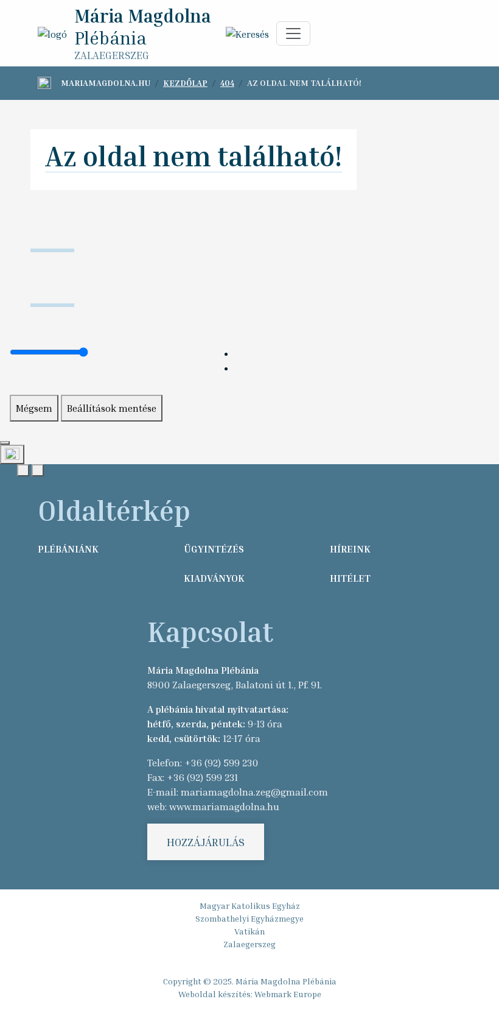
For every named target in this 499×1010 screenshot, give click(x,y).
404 (227, 82)
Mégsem (34, 408)
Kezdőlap (185, 82)
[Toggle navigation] (293, 33)
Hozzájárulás (206, 842)
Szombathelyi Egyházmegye (249, 918)
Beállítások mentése (111, 408)
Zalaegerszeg (249, 944)
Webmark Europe (287, 994)
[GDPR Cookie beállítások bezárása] (5, 443)
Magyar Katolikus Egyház (250, 905)
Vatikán (249, 931)
